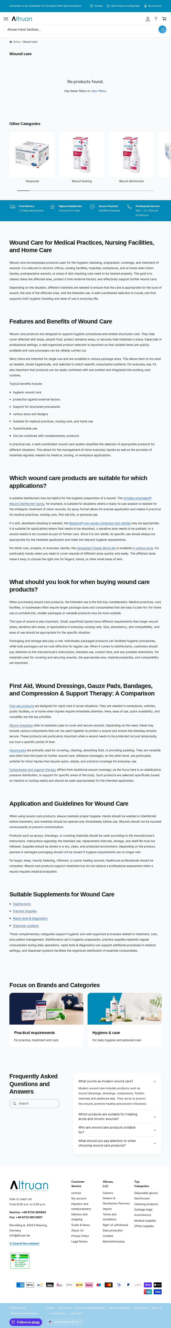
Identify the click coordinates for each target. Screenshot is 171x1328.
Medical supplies (145, 1220)
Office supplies (144, 1226)
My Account (155, 5)
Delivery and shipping (79, 1217)
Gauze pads (17, 750)
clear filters (98, 91)
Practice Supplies (25, 911)
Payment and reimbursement (81, 1206)
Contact (98, 5)
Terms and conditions (109, 1217)
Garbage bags (143, 1209)
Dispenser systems (26, 925)
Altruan (21, 1307)
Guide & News (80, 1225)
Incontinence (142, 1215)
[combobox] (85, 30)
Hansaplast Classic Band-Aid (96, 548)
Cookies (108, 1235)
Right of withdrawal (115, 1225)
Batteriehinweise (114, 1241)
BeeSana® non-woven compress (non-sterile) (100, 523)
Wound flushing (82, 181)
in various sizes (142, 548)
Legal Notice (79, 1241)
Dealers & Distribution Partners (116, 1200)
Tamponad (32, 181)
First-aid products (21, 706)
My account (79, 1198)
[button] (6, 19)
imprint (107, 1208)
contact (76, 1193)
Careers (108, 1193)
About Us (77, 1230)
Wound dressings (21, 725)
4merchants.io (30, 1313)
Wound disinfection (131, 181)
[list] (85, 210)
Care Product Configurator (125, 5)
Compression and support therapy (32, 769)
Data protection (113, 1230)
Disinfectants (22, 904)
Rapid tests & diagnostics (30, 918)
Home (16, 41)
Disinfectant (142, 1198)
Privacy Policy (80, 1235)
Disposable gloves (146, 1193)
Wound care (30, 41)
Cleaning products (146, 1204)
